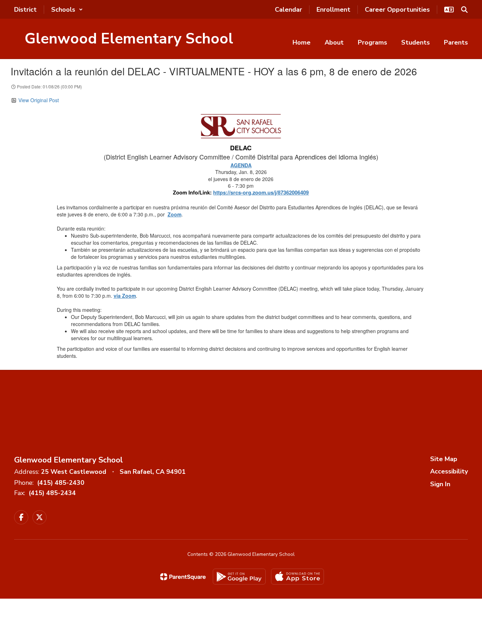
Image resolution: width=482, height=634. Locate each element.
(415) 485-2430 (60, 482)
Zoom (174, 214)
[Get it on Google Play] (239, 576)
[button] (67, 9)
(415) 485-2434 (52, 493)
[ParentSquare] (182, 576)
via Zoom (125, 295)
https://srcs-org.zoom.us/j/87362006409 (261, 192)
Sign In (440, 484)
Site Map (443, 459)
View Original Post (38, 100)
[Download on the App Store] (297, 576)
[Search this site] (464, 9)
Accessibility (449, 471)
